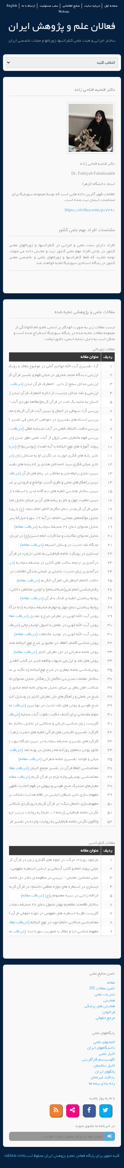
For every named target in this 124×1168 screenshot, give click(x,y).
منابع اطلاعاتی (71, 5)
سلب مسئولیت (49, 5)
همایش (109, 1000)
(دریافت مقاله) (12, 384)
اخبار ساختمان (104, 1065)
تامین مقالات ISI (102, 988)
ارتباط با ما (28, 5)
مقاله (111, 982)
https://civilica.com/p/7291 (90, 210)
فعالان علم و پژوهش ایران (62, 26)
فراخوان (108, 1012)
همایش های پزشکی (100, 1006)
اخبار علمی (107, 1054)
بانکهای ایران (105, 1071)
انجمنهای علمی (104, 1042)
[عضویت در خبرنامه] (109, 1136)
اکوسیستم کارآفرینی (98, 1059)
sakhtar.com (15, 1156)
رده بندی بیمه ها (102, 1083)
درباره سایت (92, 5)
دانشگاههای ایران (101, 1048)
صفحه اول (110, 5)
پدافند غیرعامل (103, 1077)
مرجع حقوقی (105, 1018)
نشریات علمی (105, 994)
